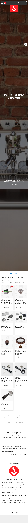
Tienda (2, 282)
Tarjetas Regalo (19, 422)
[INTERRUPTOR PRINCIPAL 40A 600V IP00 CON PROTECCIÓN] (7, 317)
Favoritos (19, 417)
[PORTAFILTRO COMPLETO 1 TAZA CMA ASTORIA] (7, 369)
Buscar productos (8, 417)
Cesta (8, 422)
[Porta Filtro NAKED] (7, 395)
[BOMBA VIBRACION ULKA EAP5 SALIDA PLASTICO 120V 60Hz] (7, 291)
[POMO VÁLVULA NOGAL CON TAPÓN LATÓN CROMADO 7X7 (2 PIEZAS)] (21, 342)
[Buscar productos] (26, 44)
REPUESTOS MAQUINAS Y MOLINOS (15, 282)
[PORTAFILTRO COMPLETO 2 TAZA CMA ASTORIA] (21, 369)
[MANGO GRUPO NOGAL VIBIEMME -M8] (7, 342)
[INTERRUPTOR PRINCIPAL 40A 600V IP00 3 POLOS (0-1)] (21, 317)
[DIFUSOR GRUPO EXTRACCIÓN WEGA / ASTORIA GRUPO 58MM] (21, 291)
